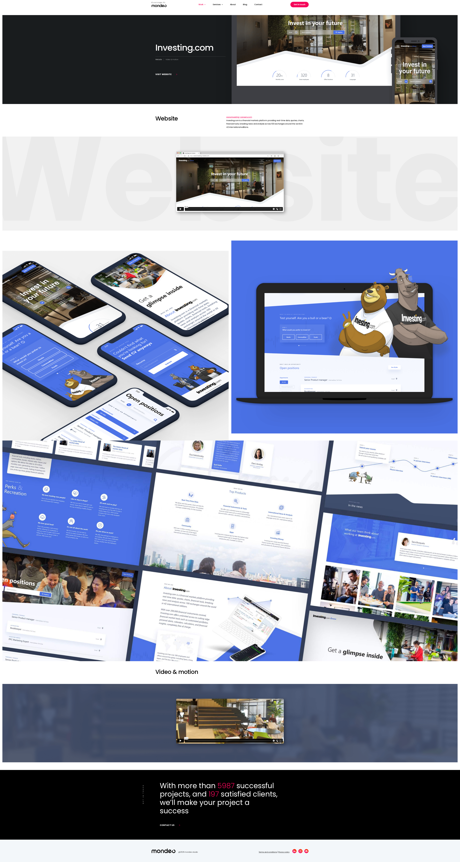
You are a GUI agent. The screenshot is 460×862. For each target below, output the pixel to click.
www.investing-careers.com (239, 117)
